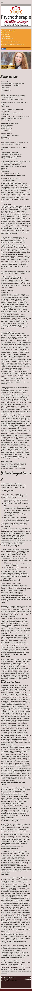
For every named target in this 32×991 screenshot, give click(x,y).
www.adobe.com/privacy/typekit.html (12, 846)
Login (29, 977)
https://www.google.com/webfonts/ (12, 794)
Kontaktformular (5, 46)
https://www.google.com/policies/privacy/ (13, 819)
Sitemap (13, 977)
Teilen (4, 48)
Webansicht (28, 979)
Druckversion (6, 977)
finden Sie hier (5, 872)
